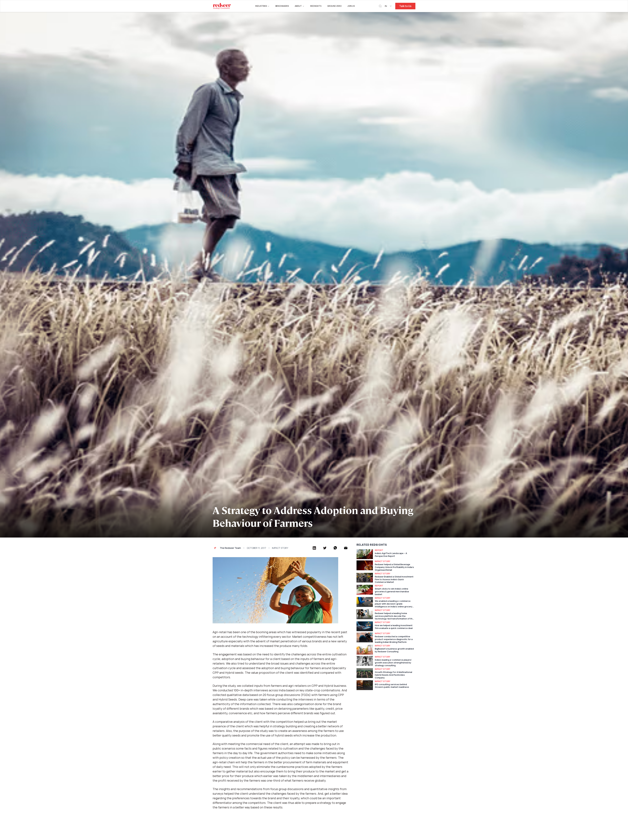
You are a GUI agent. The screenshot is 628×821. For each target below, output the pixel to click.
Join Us (351, 6)
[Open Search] (380, 6)
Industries (261, 6)
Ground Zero (334, 6)
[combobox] (388, 6)
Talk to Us (405, 6)
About (298, 6)
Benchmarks (282, 6)
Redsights (315, 6)
